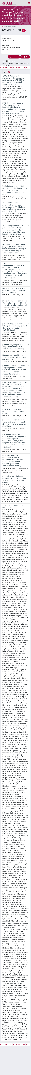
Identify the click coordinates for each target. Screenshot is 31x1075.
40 (21, 68)
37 (13, 68)
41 (24, 68)
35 (8, 68)
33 (3, 68)
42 (26, 68)
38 (16, 68)
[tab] (4, 72)
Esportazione (13, 57)
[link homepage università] (9, 3)
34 (6, 68)
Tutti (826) (24, 57)
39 (19, 68)
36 (11, 68)
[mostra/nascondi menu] (29, 3)
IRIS (2, 26)
